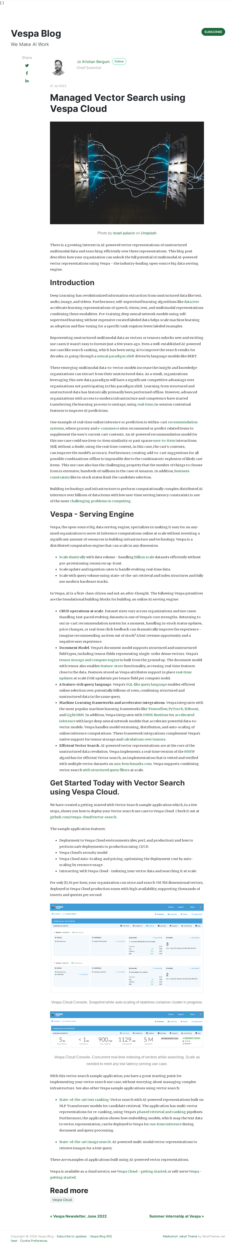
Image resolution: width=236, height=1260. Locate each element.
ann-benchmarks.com (133, 764)
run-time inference (166, 1124)
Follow (119, 61)
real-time (145, 404)
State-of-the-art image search (85, 1142)
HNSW (189, 751)
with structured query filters (106, 770)
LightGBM (75, 715)
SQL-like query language (146, 684)
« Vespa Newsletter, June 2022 (78, 1216)
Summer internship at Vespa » (176, 1216)
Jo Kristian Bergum (93, 61)
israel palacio (124, 233)
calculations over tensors (144, 739)
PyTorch (175, 709)
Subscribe (213, 32)
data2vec (191, 302)
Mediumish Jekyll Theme (180, 1236)
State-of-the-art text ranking (84, 1100)
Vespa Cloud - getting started (141, 1171)
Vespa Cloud (62, 1200)
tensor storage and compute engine (89, 660)
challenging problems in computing (100, 501)
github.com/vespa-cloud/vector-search (83, 817)
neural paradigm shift (115, 356)
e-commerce (108, 428)
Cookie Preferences (33, 1240)
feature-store (111, 666)
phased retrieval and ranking (161, 1112)
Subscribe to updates (72, 1236)
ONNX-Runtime (155, 715)
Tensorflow (157, 709)
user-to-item (164, 441)
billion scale (144, 557)
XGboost (191, 709)
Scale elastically (72, 557)
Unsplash (148, 233)
